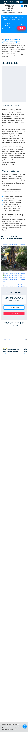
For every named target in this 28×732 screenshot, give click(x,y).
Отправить (14, 313)
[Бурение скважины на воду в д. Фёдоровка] (14, 244)
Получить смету (21, 28)
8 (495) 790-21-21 (9, 2)
